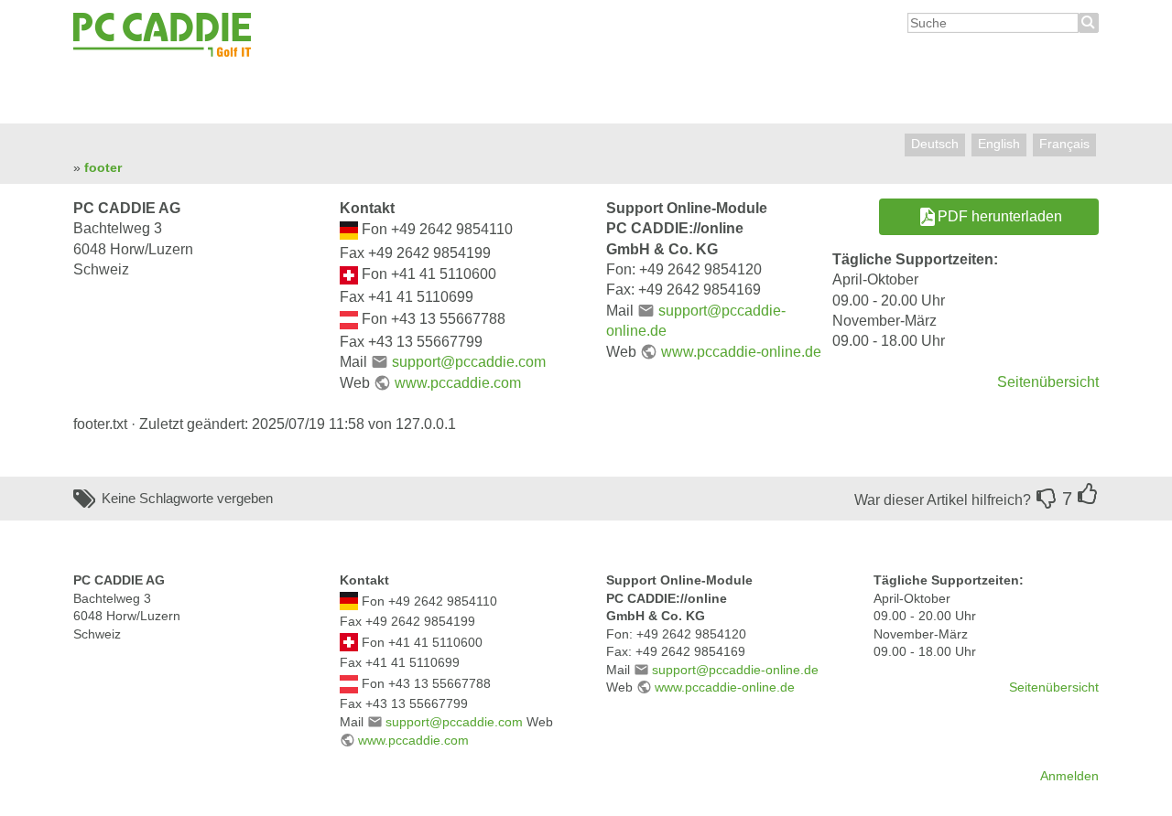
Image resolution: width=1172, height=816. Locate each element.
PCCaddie (162, 36)
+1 (1088, 494)
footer (103, 167)
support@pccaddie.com (468, 362)
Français (1064, 143)
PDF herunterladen (1000, 216)
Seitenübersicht (1048, 382)
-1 (1047, 499)
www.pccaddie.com (457, 383)
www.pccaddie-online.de (740, 352)
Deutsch (935, 143)
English (999, 143)
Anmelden (1069, 775)
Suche (1089, 23)
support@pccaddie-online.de (735, 669)
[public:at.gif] (349, 319)
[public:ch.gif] (349, 274)
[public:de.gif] (349, 230)
